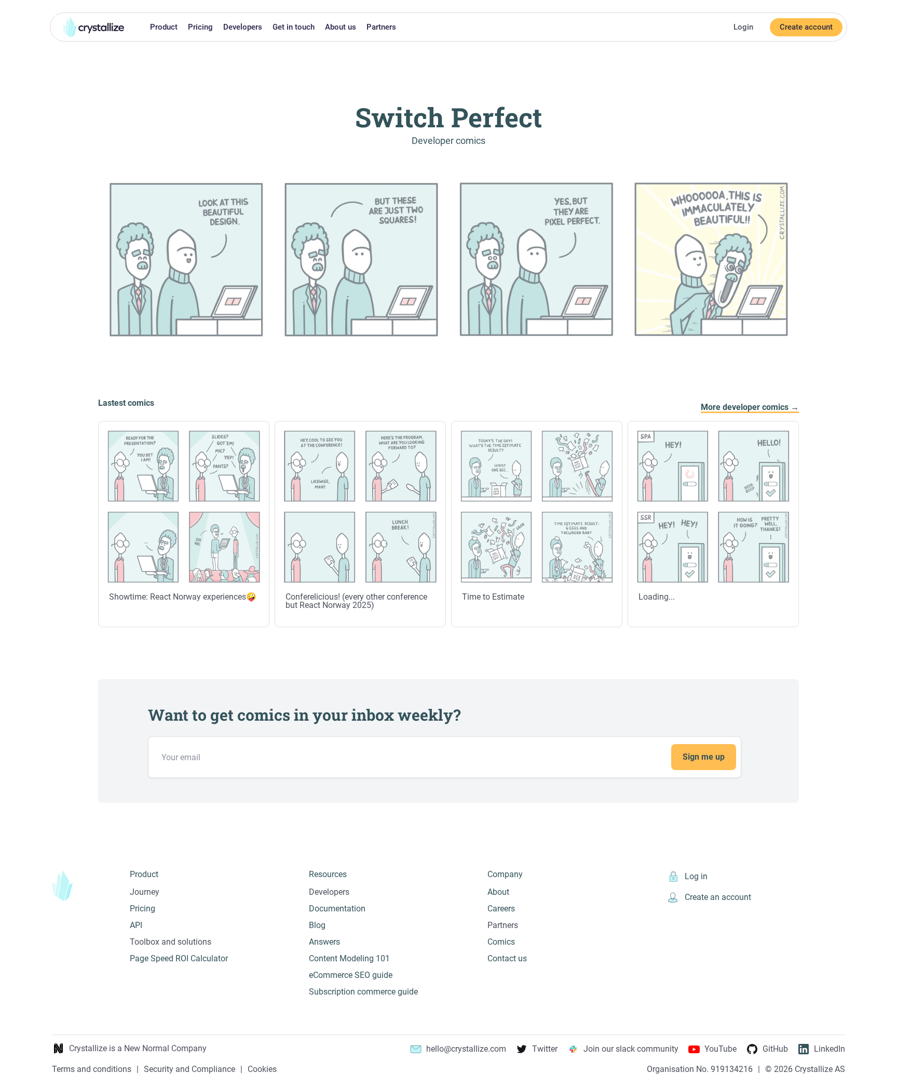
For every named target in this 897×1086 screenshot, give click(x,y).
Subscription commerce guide (363, 992)
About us (340, 27)
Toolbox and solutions (170, 942)
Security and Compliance (189, 1069)
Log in (696, 876)
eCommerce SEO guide (350, 975)
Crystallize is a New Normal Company (138, 1048)
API (136, 925)
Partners (381, 27)
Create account (806, 27)
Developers (242, 27)
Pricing (200, 27)
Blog (317, 925)
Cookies (262, 1069)
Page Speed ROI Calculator (179, 958)
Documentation (337, 908)
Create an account (718, 897)
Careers (501, 908)
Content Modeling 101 (349, 958)
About (498, 892)
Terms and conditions (91, 1069)
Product (164, 27)
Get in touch (294, 27)
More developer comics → (750, 407)
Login (743, 27)
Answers (324, 942)
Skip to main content (4, 6)
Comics (501, 942)
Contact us (507, 958)
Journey (144, 892)
